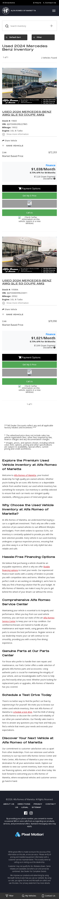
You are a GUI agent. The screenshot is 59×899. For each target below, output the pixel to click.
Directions (24, 804)
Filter (39, 37)
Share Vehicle (10, 140)
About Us (8, 804)
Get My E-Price (29, 195)
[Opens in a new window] (27, 812)
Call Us (29, 212)
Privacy (38, 804)
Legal (24, 807)
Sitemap (36, 807)
